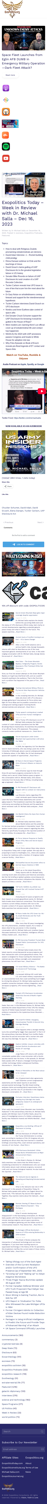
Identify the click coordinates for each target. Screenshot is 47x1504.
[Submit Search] (42, 1431)
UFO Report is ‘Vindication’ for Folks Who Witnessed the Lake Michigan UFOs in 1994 (25, 1304)
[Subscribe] (42, 1449)
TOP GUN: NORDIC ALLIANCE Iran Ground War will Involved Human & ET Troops (30, 889)
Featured (6, 235)
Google (40, 364)
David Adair (25, 507)
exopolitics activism (11, 1365)
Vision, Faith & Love (29, 1498)
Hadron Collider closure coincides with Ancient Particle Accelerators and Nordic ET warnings (30, 1046)
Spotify (30, 364)
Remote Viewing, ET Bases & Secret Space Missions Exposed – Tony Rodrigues (29, 1206)
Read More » (20, 632)
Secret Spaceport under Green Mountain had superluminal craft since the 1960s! (30, 739)
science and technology (13, 1400)
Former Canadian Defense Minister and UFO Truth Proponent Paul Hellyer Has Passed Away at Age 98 (25, 1289)
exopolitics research (12, 1374)
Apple (23, 364)
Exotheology (8, 1378)
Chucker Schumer (10, 507)
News (28, 1472)
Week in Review (9, 1413)
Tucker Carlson (32, 511)
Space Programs (10, 1404)
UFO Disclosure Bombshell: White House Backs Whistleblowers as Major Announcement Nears (30, 1152)
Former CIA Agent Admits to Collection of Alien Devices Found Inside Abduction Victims (25, 1313)
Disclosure (7, 1352)
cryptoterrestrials (10, 1344)
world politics (8, 1417)
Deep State (7, 1348)
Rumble (33, 355)
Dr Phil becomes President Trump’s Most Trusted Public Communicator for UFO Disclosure (30, 942)
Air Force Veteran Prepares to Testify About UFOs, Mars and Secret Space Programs (29, 840)
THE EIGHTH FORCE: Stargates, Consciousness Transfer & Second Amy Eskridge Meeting (30, 1022)
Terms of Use (31, 1467)
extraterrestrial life (11, 1382)
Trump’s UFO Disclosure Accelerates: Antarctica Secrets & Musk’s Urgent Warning (29, 995)
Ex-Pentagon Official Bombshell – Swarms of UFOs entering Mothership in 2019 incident (30, 1232)
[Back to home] (12, 9)
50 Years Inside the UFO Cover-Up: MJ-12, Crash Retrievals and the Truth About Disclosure (30, 916)
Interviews (7, 1395)
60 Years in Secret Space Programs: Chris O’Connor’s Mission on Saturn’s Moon (29, 763)
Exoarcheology (9, 1357)
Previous (9, 522)
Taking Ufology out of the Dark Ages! (23, 1261)
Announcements (10, 1335)
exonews (19, 233)
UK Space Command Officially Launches (25, 1328)
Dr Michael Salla (19, 231)
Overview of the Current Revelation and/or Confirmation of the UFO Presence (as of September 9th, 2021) (24, 1267)
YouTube (23, 355)
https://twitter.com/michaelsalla (27, 418)
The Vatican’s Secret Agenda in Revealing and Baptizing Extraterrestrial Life (30, 1179)
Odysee (23, 358)
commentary (8, 1339)
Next (39, 522)
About (28, 1463)
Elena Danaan (16, 511)
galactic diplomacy (11, 1391)
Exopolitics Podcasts (33, 233)
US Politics (7, 1408)
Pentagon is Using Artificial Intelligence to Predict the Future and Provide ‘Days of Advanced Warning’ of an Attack (25, 1322)
